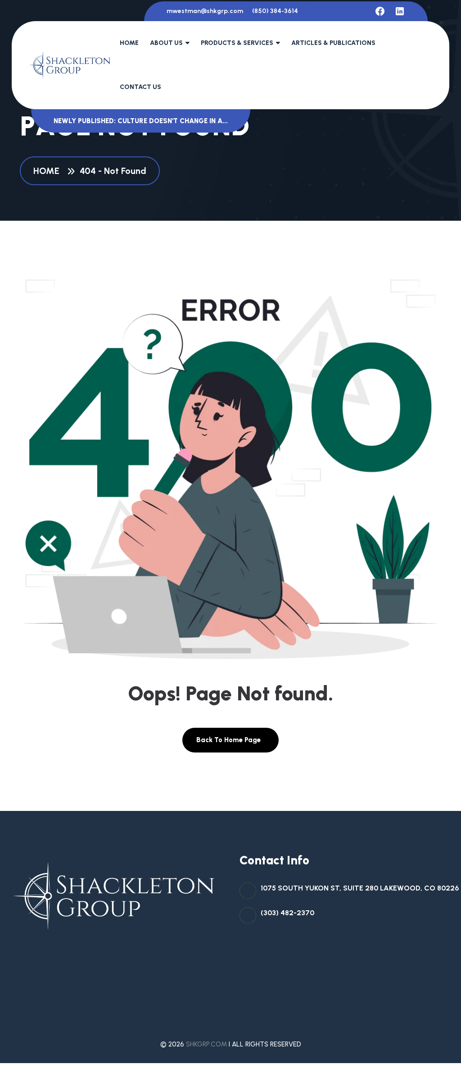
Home (129, 43)
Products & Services (237, 43)
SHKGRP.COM (206, 1044)
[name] (380, 11)
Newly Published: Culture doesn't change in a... (141, 121)
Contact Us (140, 87)
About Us (166, 43)
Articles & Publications (333, 43)
